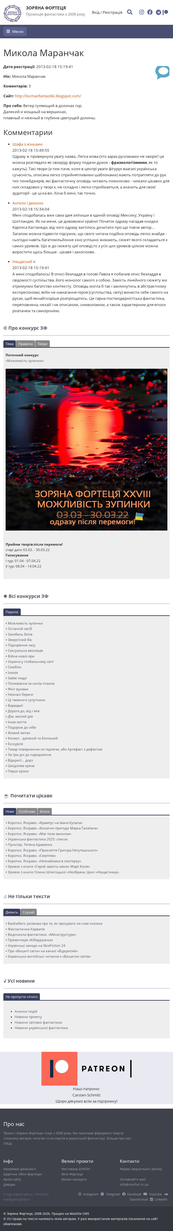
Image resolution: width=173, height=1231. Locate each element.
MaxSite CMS (79, 1213)
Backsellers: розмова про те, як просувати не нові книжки (55, 923)
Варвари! (15, 705)
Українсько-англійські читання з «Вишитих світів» (49, 956)
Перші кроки (18, 771)
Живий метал (19, 732)
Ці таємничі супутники (26, 700)
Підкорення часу (21, 645)
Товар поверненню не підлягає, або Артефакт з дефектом (55, 749)
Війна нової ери (21, 656)
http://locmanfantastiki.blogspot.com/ (48, 95)
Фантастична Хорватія (26, 929)
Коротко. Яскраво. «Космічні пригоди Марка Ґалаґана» (53, 828)
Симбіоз (14, 667)
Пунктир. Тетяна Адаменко (30, 844)
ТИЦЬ (7, 1143)
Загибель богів (20, 634)
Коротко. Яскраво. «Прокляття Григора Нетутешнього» (53, 850)
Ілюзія (13, 672)
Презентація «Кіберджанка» (30, 940)
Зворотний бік (20, 639)
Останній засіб (20, 628)
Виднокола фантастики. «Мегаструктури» (42, 934)
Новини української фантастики (41, 1027)
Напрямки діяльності (19, 1169)
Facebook (134, 1194)
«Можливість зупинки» (25, 360)
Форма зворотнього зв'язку (141, 1169)
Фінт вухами (18, 689)
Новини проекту (28, 1016)
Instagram (90, 1194)
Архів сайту (12, 1179)
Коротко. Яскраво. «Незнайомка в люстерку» (44, 861)
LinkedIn (161, 1199)
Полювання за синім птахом (31, 683)
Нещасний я (23, 261)
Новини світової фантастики (38, 1022)
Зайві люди (17, 678)
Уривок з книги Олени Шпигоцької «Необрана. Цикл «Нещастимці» (63, 872)
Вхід (96, 12)
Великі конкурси (74, 1179)
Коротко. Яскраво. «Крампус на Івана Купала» (45, 822)
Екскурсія (15, 743)
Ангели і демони (27, 203)
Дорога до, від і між (24, 711)
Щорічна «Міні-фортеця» (22, 1174)
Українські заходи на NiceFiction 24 (36, 945)
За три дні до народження (29, 754)
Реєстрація (112, 12)
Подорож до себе (22, 727)
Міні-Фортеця (72, 1174)
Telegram (113, 1194)
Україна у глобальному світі (31, 661)
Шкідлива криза (21, 765)
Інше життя (17, 722)
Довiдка (9, 1184)
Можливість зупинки (25, 623)
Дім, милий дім (20, 716)
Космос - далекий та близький (33, 738)
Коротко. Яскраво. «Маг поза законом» (39, 833)
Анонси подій (26, 1011)
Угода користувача (18, 1194)
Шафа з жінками (27, 144)
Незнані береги (20, 694)
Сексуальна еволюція (25, 650)
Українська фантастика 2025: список (38, 839)
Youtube (155, 1194)
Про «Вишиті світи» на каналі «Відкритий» (43, 951)
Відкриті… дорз (20, 760)
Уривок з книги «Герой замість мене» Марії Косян (49, 866)
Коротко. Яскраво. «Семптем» (32, 855)
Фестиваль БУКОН (75, 1169)
